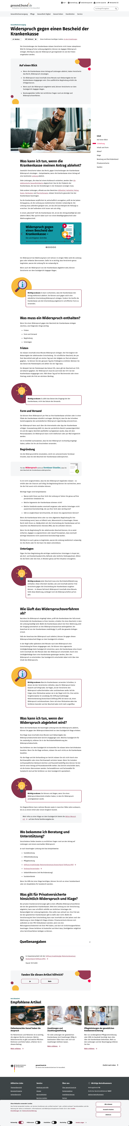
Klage (99, 155)
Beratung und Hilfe (42, 1087)
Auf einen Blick (102, 140)
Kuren (22, 193)
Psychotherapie (42, 193)
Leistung (35, 176)
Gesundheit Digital (44, 14)
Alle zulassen (108, 1104)
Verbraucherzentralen (31, 869)
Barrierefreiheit (42, 1094)
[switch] (37, 1122)
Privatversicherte (103, 163)
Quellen (99, 167)
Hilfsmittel (61, 190)
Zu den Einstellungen (70, 39)
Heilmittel (69, 190)
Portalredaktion (67, 1091)
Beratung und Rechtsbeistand (107, 159)
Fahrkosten (29, 193)
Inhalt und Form (102, 147)
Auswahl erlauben (108, 1109)
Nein (49, 981)
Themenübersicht (16, 1087)
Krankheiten (70, 14)
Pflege (32, 14)
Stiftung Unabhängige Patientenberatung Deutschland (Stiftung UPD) (49, 865)
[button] (46, 247)
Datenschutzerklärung (29, 1111)
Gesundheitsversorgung (19, 14)
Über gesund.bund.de (69, 1087)
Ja (30, 981)
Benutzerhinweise (16, 1091)
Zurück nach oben (109, 1065)
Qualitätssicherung (68, 1094)
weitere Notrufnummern (96, 1094)
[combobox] (104, 8)
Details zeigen (80, 1122)
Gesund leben (58, 14)
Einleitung (101, 144)
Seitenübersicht (16, 1094)
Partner (64, 1098)
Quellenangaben (33, 942)
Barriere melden (42, 1098)
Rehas (76, 190)
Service (79, 14)
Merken (16, 39)
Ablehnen (108, 1115)
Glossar (39, 1091)
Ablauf (99, 151)
